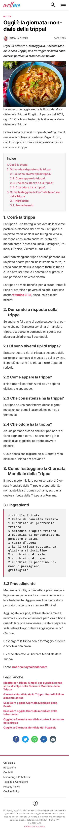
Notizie (7, 16)
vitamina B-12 (21, 295)
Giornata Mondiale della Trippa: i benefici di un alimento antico (33, 696)
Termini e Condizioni (15, 781)
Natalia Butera (19, 38)
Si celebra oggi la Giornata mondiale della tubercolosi (30, 712)
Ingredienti (22, 200)
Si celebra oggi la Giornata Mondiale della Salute (30, 704)
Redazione (9, 767)
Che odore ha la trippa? (30, 187)
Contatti (8, 772)
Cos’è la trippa (18, 164)
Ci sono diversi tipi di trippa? (33, 174)
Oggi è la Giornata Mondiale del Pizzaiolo (29, 727)
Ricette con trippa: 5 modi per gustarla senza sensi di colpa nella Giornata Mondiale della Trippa (32, 686)
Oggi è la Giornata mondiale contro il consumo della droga (33, 721)
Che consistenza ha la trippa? (34, 183)
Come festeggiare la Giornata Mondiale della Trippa (35, 194)
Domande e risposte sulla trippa (30, 169)
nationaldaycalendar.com (29, 667)
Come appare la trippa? (30, 178)
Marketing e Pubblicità (16, 777)
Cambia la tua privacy (34, 826)
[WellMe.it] (11, 4)
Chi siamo (9, 762)
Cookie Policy (11, 791)
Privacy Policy (11, 786)
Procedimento (24, 205)
